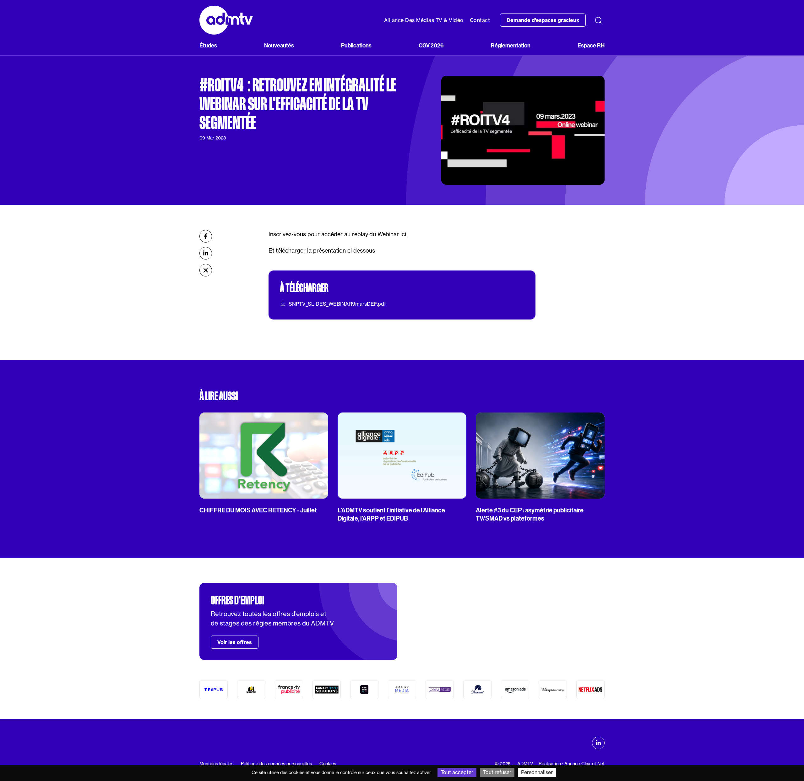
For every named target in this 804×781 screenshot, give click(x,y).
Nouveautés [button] (279, 45)
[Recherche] (598, 20)
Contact (480, 20)
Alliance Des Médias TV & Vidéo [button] (424, 20)
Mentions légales (216, 764)
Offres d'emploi (237, 600)
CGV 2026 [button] (431, 45)
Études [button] (208, 45)
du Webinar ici (388, 234)
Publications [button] (356, 45)
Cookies (327, 764)
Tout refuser (497, 772)
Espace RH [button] (591, 45)
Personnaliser (537, 772)
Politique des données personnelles (276, 764)
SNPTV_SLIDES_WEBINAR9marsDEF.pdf (337, 304)
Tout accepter (457, 772)
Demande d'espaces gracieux (543, 20)
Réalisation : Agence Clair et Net (572, 764)
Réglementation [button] (510, 45)
